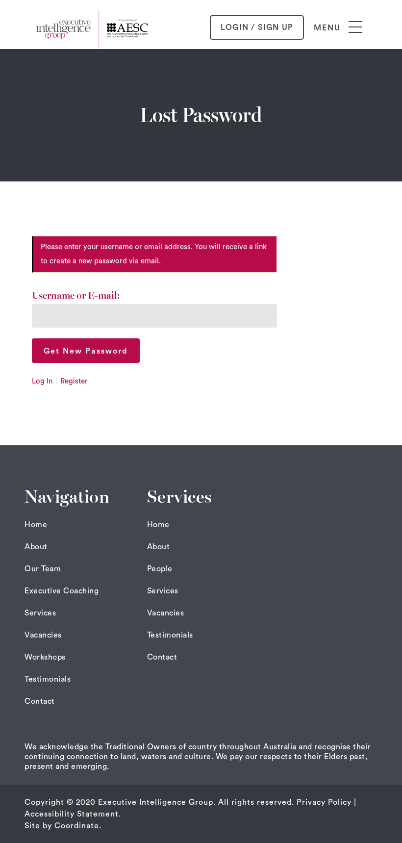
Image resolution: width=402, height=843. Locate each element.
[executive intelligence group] (93, 27)
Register (74, 381)
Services (40, 613)
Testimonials (48, 679)
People (160, 569)
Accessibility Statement (72, 814)
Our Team (43, 569)
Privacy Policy (324, 802)
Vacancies (43, 635)
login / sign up (257, 27)
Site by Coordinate (62, 826)
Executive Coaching (62, 591)
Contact (40, 701)
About (36, 547)
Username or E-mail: (76, 296)
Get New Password (86, 351)
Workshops (45, 657)
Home (36, 525)
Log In (42, 381)
